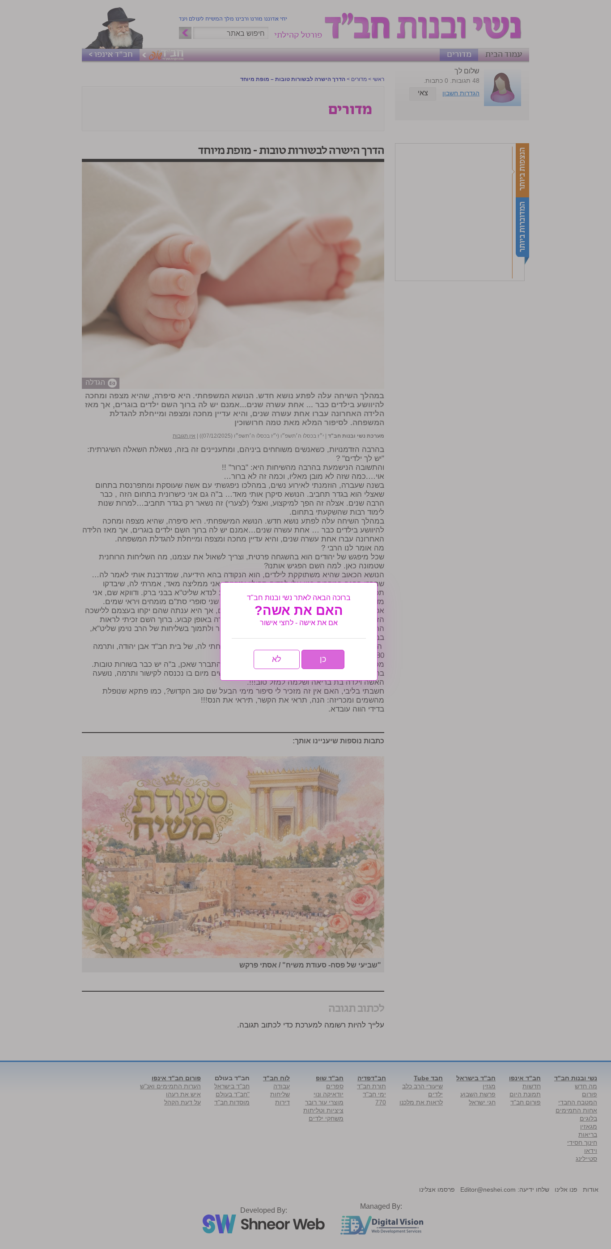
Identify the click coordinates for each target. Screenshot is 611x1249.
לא (276, 659)
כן (323, 659)
